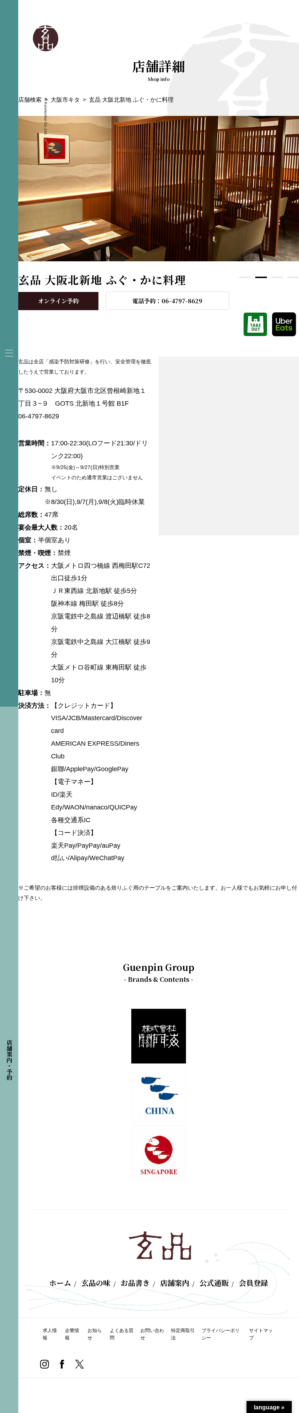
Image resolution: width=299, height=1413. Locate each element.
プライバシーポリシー (221, 1334)
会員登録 (253, 1283)
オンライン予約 (58, 301)
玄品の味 (95, 1283)
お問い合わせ (152, 1334)
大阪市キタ (65, 100)
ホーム (60, 1283)
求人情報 (50, 1334)
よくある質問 (121, 1334)
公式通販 (214, 1283)
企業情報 (72, 1334)
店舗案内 (174, 1283)
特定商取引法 (183, 1334)
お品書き (135, 1283)
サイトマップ (261, 1334)
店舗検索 (30, 100)
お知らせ (95, 1334)
